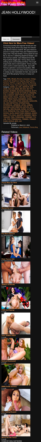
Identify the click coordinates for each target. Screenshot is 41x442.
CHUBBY (11, 93)
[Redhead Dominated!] (15, 349)
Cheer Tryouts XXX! (8, 259)
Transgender (32, 85)
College (33, 79)
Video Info (6, 39)
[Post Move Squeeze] (15, 222)
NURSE (23, 109)
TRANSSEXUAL (16, 119)
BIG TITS (30, 89)
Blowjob (14, 79)
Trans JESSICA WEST (8, 335)
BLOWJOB (20, 91)
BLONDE (6, 91)
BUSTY (34, 91)
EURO (11, 97)
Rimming (33, 83)
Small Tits (6, 85)
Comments (16, 39)
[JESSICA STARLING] (15, 272)
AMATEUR (25, 87)
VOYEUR (11, 121)
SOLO (14, 115)
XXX (20, 121)
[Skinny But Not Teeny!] (15, 425)
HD (4, 103)
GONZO (29, 99)
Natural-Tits (25, 83)
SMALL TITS (7, 115)
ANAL (9, 79)
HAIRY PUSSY (16, 101)
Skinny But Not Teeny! (9, 437)
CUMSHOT (10, 95)
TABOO (34, 115)
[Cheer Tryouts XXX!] (15, 247)
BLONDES (13, 91)
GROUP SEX (7, 101)
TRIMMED (25, 119)
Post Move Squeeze (8, 234)
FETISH (28, 97)
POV (17, 111)
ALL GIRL (19, 87)
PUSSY (22, 111)
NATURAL (6, 109)
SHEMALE (27, 113)
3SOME (12, 87)
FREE (5, 99)
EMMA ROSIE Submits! (9, 386)
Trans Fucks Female (21, 85)
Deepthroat (15, 81)
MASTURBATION (16, 107)
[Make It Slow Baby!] (15, 145)
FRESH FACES (12, 99)
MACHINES (7, 107)
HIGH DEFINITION (12, 103)
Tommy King (34, 127)
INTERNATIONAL (24, 103)
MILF (31, 107)
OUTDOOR (30, 109)
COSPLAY (25, 93)
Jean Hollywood (24, 127)
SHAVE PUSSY (19, 113)
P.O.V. (5, 111)
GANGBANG (22, 99)
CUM (4, 95)
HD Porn (12, 83)
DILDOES (28, 95)
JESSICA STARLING (8, 284)
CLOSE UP (18, 93)
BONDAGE (27, 91)
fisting (28, 81)
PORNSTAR (11, 111)
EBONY (5, 97)
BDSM (17, 89)
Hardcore (6, 83)
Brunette (20, 79)
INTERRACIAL (7, 105)
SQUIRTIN (20, 115)
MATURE (26, 107)
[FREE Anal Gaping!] (15, 298)
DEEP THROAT (20, 95)
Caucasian (26, 79)
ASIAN (5, 89)
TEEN (12, 117)
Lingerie (18, 83)
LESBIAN (29, 105)
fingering (22, 81)
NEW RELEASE (15, 109)
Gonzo (32, 81)
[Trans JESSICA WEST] (15, 323)
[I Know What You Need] (15, 171)
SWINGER (27, 115)
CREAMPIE (32, 93)
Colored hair (7, 81)
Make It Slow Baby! (7, 157)
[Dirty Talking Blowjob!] (15, 400)
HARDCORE (33, 101)
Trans (12, 85)
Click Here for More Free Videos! (18, 43)
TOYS (8, 119)
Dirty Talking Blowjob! (9, 412)
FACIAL (15, 97)
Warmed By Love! (7, 208)
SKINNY (34, 113)
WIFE (16, 121)
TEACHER (6, 117)
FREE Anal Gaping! (8, 310)
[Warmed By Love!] (15, 196)
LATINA (23, 105)
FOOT (34, 97)
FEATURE (22, 97)
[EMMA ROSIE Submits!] (15, 374)
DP (33, 95)
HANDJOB (25, 101)
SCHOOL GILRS (8, 113)
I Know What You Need (9, 182)
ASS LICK (11, 89)
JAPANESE (16, 105)
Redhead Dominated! (8, 361)
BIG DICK (23, 89)
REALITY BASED (30, 111)
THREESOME (19, 117)
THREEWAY (28, 117)
